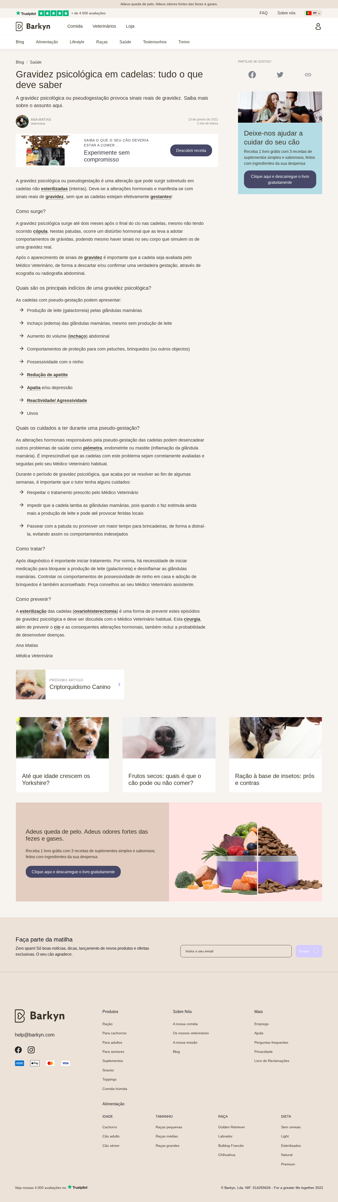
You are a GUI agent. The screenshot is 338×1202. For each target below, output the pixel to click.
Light (285, 1136)
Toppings (109, 1079)
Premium (288, 1164)
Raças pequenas (169, 1127)
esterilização (33, 611)
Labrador (225, 1136)
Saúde (125, 42)
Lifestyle (77, 42)
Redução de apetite (47, 374)
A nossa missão (185, 1042)
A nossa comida (185, 1024)
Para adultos (112, 1042)
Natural (286, 1155)
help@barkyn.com (35, 1034)
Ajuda (258, 1033)
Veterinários (104, 26)
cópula (40, 231)
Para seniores (113, 1052)
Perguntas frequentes (271, 1042)
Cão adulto (111, 1136)
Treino (184, 42)
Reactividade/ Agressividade (57, 400)
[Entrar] (318, 26)
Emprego (261, 1024)
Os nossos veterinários (191, 1033)
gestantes (160, 196)
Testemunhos (155, 42)
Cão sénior (111, 1146)
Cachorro (109, 1127)
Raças (102, 42)
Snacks (108, 1070)
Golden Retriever (231, 1127)
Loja (130, 26)
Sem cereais (291, 1127)
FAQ (263, 13)
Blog (20, 42)
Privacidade (263, 1052)
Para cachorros (114, 1033)
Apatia (34, 387)
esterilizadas (54, 188)
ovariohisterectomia (95, 611)
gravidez (55, 196)
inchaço (77, 336)
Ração (107, 1024)
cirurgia (192, 619)
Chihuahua (226, 1155)
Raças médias (167, 1136)
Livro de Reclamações (271, 1061)
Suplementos (112, 1061)
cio (57, 627)
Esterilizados (291, 1146)
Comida (75, 26)
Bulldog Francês (231, 1146)
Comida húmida (114, 1089)
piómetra (92, 448)
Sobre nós (286, 13)
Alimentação (47, 42)
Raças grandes (167, 1146)
